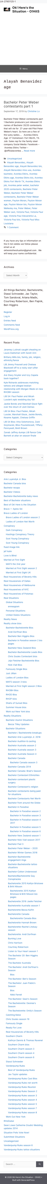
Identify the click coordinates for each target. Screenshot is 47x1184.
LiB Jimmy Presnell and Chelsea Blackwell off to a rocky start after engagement (21, 367)
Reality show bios (12, 623)
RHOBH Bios (12, 690)
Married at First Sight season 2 (21, 568)
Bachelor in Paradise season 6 (25, 831)
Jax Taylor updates (17, 1074)
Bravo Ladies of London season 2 (23, 517)
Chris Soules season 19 (17, 1019)
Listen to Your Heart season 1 (23, 951)
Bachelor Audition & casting (22, 741)
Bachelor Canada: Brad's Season (24, 771)
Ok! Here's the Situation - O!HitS (25, 9)
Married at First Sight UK (18, 572)
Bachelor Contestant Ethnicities (23, 775)
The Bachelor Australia (19, 963)
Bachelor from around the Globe (24, 803)
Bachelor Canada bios (15, 483)
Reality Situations (12, 716)
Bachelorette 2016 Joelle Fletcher (25, 901)
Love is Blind (10, 555)
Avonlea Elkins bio (24, 177)
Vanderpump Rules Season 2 (22, 1091)
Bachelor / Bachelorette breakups (25, 733)
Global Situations (14, 602)
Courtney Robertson (18, 947)
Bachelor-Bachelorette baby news (21, 496)
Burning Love (14, 938)
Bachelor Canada (16, 758)
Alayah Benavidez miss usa (17, 170)
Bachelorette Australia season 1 (24, 905)
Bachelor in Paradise (18, 807)
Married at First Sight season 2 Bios (24, 686)
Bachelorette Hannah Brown (22, 922)
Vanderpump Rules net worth (22, 1083)
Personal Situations (15, 610)
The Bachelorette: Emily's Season (25, 1010)
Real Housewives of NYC (16, 589)
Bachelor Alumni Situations (19, 720)
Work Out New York (15, 1116)
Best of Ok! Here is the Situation (20, 504)
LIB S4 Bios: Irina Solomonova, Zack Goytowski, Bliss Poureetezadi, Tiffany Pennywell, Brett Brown (23, 425)
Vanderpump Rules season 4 (22, 1100)
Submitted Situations (14, 1137)
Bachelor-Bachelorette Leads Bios (25, 652)
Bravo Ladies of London (16, 513)
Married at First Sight (14, 560)
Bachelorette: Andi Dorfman (22, 934)
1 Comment (13, 227)
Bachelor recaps (12, 487)
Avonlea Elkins (21, 174)
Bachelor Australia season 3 (22, 749)
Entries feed (10, 320)
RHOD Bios (11, 694)
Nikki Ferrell (16, 994)
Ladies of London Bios (17, 677)
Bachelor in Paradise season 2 (25, 811)
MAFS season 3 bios (16, 682)
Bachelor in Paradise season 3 (25, 815)
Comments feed (12, 325)
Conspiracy (9, 526)
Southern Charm (14, 1036)
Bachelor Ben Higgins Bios (21, 636)
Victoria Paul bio (12, 219)
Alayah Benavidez (16, 162)
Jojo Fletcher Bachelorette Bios (23, 660)
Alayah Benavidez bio (31, 166)
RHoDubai (9, 1121)
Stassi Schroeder (14, 1061)
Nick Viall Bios (15, 665)
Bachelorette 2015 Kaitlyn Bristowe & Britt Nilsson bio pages (23, 893)
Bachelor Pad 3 (15, 844)
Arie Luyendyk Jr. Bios (15, 479)
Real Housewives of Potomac (18, 593)
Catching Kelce (13, 1015)
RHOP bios (11, 699)
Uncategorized (14, 158)
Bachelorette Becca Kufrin (21, 910)
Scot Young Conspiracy (17, 538)
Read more (29, 150)
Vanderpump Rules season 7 (22, 1108)
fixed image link (12, 547)
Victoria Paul (22, 212)
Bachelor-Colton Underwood (22, 871)
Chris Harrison (15, 943)
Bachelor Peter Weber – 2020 (23, 848)
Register (8, 312)
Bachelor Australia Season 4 (22, 754)
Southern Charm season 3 (21, 1049)
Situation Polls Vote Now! (16, 1132)
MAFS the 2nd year (15, 564)
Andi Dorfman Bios (17, 632)
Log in (7, 316)
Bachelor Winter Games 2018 (22, 852)
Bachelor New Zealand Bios (22, 648)
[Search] (39, 1164)
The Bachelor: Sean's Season (22, 999)
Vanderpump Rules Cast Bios (22, 1078)
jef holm (8, 551)
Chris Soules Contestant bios (22, 656)
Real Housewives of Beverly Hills (20, 577)
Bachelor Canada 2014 (19, 766)
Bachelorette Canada (18, 914)
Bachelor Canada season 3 (23, 762)
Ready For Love (14, 1027)
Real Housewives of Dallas (17, 581)
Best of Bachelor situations (17, 500)
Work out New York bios (18, 711)
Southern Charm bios (18, 1044)
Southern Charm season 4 (21, 1053)
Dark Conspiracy (14, 530)
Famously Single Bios (16, 669)
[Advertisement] (23, 40)
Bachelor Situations (15, 728)
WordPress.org (11, 329)
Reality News (10, 619)
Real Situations (11, 598)
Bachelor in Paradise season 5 (25, 827)
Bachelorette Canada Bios (23, 918)
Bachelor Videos (12, 492)
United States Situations (18, 615)
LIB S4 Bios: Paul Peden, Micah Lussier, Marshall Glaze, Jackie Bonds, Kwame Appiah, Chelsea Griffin (23, 414)
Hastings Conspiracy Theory (20, 534)
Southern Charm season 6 (21, 1057)
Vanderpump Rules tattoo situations (22, 1149)
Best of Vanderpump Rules (21, 1070)
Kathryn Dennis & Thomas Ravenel (25, 1040)
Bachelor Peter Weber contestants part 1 (21, 104)
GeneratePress (28, 1180)
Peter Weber (24, 208)
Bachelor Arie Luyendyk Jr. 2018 (24, 737)
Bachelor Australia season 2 (22, 745)
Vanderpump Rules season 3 (22, 1095)
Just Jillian (11, 673)
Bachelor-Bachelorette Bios (19, 627)
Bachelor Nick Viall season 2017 (24, 840)
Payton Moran (19, 200)
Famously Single (14, 1023)
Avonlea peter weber (18, 185)
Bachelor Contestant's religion (23, 787)
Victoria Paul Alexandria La (22, 216)
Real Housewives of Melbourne (19, 585)
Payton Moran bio (18, 204)
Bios (12, 974)
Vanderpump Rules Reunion (22, 1087)
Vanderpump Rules (15, 1066)
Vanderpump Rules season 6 (18, 1145)
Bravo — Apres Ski (13, 509)
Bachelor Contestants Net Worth (24, 798)
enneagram (13, 606)
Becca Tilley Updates (18, 724)
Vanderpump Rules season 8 (22, 1112)
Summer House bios (16, 707)
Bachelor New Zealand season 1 (24, 835)
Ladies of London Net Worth (20, 521)
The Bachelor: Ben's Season (22, 979)
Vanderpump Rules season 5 (22, 1104)
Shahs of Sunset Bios (16, 703)
